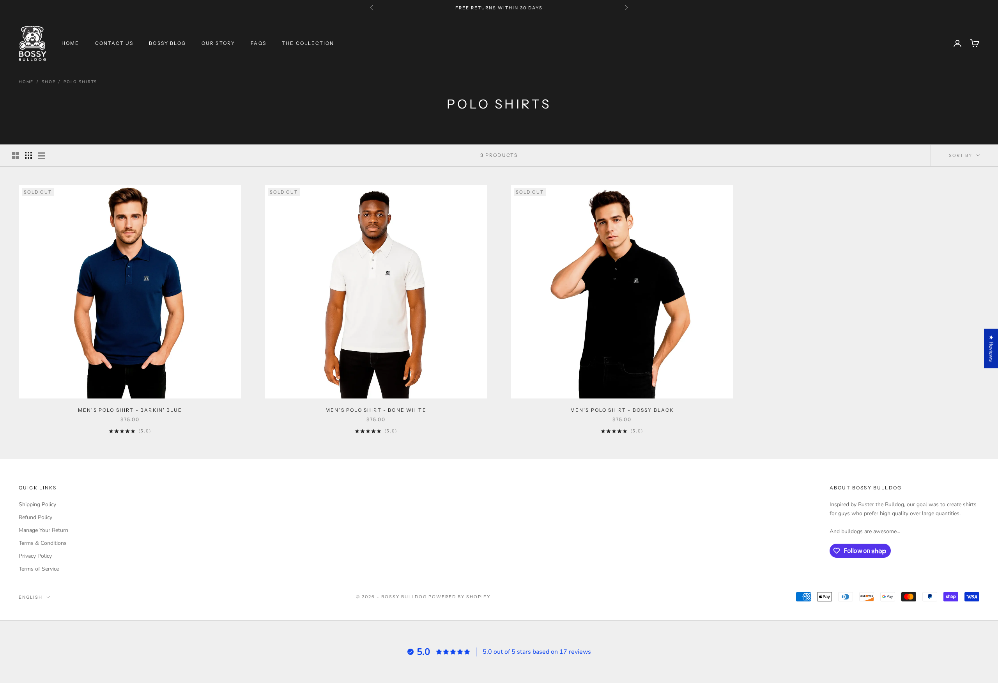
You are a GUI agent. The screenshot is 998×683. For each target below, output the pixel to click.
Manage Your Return (43, 530)
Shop (48, 82)
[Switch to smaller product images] (28, 155)
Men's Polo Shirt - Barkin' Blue (130, 410)
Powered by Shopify (459, 596)
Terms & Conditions (43, 543)
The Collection (308, 43)
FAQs (258, 43)
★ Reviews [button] (991, 348)
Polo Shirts (80, 82)
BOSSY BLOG (167, 43)
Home (26, 82)
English (30, 597)
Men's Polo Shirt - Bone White (376, 410)
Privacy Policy (35, 556)
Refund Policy (35, 517)
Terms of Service (39, 569)
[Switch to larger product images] (15, 155)
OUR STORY (218, 43)
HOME (71, 43)
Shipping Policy (37, 504)
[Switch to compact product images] (41, 155)
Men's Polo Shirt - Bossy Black (622, 410)
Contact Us (114, 43)
